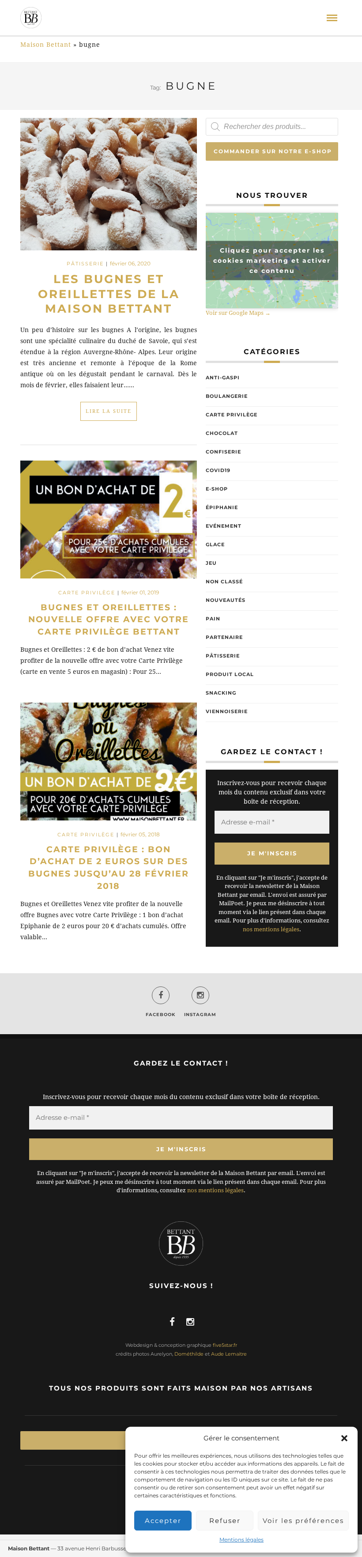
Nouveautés (225, 600)
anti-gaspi (223, 377)
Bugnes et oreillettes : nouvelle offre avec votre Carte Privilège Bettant (108, 619)
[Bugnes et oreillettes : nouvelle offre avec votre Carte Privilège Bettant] (108, 523)
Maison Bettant (45, 44)
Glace (215, 544)
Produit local (230, 674)
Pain (213, 619)
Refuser (225, 1520)
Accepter (163, 1520)
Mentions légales (241, 1539)
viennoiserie (227, 711)
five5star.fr (225, 1345)
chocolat (222, 433)
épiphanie (222, 507)
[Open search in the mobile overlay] (272, 127)
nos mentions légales (271, 929)
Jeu (211, 563)
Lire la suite (109, 411)
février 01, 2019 (140, 592)
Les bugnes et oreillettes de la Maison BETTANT (109, 294)
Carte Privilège (86, 593)
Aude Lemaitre (229, 1354)
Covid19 (218, 470)
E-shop (217, 489)
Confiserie (223, 452)
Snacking (221, 693)
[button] (344, 1438)
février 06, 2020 (130, 263)
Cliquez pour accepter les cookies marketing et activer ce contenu (272, 260)
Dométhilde (189, 1354)
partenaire (224, 637)
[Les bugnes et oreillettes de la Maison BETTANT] (108, 183)
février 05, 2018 (140, 834)
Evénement (223, 526)
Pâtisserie (85, 264)
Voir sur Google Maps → (238, 313)
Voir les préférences (303, 1520)
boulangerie (227, 396)
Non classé (224, 581)
